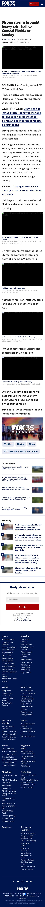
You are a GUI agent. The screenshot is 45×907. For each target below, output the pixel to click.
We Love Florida (27, 690)
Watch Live (34, 4)
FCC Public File (7, 818)
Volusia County (7, 669)
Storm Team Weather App (25, 669)
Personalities (6, 785)
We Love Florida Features (8, 727)
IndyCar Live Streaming (25, 849)
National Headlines (9, 647)
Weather (30, 39)
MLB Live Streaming (28, 841)
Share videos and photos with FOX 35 (28, 784)
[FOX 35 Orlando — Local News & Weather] (8, 3)
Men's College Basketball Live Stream (26, 855)
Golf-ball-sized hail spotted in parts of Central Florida (20, 238)
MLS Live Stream (27, 869)
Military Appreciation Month (9, 678)
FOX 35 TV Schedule (9, 751)
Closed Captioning (8, 816)
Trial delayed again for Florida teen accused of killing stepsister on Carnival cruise (28, 527)
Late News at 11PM (9, 760)
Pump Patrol (6, 690)
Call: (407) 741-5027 (28, 775)
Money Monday (26, 715)
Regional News (25, 747)
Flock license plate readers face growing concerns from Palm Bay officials (29, 547)
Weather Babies (27, 696)
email (31, 881)
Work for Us (6, 788)
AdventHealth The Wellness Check (27, 700)
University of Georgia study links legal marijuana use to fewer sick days (16, 499)
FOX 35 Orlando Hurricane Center (21, 451)
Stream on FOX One (26, 828)
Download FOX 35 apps (8, 799)
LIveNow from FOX (9, 762)
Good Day (26, 687)
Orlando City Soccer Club (28, 732)
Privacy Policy (25, 618)
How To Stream (8, 749)
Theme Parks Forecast (26, 656)
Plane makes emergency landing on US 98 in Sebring (15, 468)
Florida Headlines (8, 639)
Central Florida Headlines (7, 643)
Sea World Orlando (9, 737)
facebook (14, 881)
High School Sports (28, 736)
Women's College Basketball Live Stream (27, 862)
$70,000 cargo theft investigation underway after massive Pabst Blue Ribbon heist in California (15, 479)
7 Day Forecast (26, 652)
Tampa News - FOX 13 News (28, 757)
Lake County (6, 655)
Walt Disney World (9, 734)
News (32, 444)
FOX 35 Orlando (21, 39)
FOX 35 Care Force (28, 693)
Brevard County (8, 650)
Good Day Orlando (9, 754)
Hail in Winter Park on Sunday (13, 288)
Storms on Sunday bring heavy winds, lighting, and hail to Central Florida (21, 72)
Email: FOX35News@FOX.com (29, 779)
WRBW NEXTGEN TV (8, 807)
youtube (27, 881)
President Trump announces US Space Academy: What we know (16, 509)
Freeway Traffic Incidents (8, 699)
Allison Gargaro (9, 39)
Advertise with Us (8, 803)
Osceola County (8, 663)
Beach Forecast (26, 659)
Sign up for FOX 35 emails (9, 795)
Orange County (7, 661)
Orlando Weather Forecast (27, 648)
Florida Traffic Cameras (7, 704)
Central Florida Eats (9, 765)
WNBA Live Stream (28, 867)
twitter (18, 881)
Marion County (7, 658)
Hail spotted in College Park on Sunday (17, 382)
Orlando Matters (8, 757)
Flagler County (7, 652)
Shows (5, 745)
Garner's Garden (27, 706)
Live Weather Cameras (25, 640)
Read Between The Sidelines (28, 725)
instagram (22, 881)
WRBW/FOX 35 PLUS (7, 812)
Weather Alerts (26, 644)
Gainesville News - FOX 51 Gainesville (27, 752)
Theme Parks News (9, 731)
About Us (6, 771)
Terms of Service (24, 620)
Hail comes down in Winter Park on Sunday (18, 337)
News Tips (26, 771)
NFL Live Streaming (28, 833)
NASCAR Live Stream (25, 844)
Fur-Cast (24, 709)
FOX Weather (26, 665)
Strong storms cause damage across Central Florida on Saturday (22, 190)
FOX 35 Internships (9, 791)
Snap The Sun (26, 672)
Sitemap (5, 681)
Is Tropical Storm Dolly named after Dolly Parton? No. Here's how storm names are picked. (28, 537)
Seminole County (8, 666)
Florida (20, 444)
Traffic (5, 687)
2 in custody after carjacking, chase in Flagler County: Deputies (28, 570)
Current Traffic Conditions (7, 694)
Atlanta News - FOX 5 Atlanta (28, 762)
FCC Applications (8, 821)
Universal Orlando (8, 740)
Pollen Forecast (26, 662)
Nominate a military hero (9, 673)
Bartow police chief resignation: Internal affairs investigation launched (16, 488)
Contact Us (6, 783)
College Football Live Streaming (27, 837)
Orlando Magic (26, 729)
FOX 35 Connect (27, 787)
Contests (6, 827)
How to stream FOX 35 (9, 776)
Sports (24, 720)
